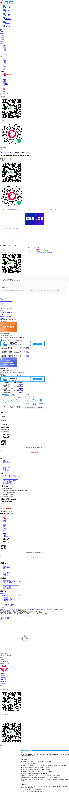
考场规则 (4, 528)
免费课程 (2, 41)
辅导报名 (4, 75)
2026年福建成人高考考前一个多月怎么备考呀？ (12, 476)
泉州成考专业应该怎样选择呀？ (9, 475)
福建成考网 (7, 152)
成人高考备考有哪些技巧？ (5, 595)
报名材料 (4, 518)
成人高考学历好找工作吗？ (8, 605)
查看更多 (2, 607)
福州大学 (4, 460)
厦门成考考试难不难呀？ (8, 582)
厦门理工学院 (6, 470)
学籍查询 (4, 82)
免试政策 (4, 524)
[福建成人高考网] (6, 3)
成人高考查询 (5, 54)
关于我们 (8, 609)
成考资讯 (4, 46)
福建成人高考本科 (11, 209)
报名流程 (4, 516)
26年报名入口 (8, 508)
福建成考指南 (55, 609)
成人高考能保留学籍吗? (7, 603)
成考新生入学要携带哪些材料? (8, 599)
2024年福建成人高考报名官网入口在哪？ (13, 294)
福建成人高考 (3, 609)
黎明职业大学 (5, 465)
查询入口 (4, 529)
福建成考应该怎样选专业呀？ (8, 482)
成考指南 (11, 152)
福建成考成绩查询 (30, 609)
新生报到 (4, 535)
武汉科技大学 (5, 466)
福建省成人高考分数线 (38, 609)
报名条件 (4, 517)
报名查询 (4, 76)
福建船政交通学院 (6, 462)
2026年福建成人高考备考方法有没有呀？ (11, 480)
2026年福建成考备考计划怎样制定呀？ (10, 479)
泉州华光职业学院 (6, 467)
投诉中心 (2, 617)
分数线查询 (5, 80)
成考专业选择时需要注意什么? (8, 601)
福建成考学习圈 (3, 593)
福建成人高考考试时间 (48, 609)
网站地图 (61, 609)
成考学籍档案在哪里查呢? (7, 600)
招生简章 (4, 47)
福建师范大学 (5, 461)
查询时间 (4, 530)
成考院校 (4, 48)
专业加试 (4, 520)
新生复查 (4, 534)
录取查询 (4, 81)
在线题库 (2, 39)
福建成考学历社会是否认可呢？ (9, 483)
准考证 (4, 526)
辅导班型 (2, 35)
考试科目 (4, 521)
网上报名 (4, 53)
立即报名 (2, 339)
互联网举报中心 (7, 617)
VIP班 (4, 89)
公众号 (4, 85)
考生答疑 (2, 37)
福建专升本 (5, 83)
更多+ (4, 69)
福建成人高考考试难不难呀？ (8, 481)
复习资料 (4, 519)
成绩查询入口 (3, 508)
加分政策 (4, 522)
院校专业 (2, 33)
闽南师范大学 (5, 469)
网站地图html (18, 609)
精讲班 (4, 88)
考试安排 (4, 527)
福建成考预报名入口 (29, 232)
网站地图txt (13, 609)
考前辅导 (4, 51)
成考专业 (4, 49)
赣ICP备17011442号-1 (23, 614)
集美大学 (4, 463)
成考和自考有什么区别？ (7, 597)
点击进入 (20, 595)
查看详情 (27, 348)
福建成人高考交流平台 (64, 73)
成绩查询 (4, 79)
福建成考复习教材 (6, 536)
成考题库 (4, 50)
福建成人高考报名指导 (7, 74)
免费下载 (2, 43)
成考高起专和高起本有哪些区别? (9, 604)
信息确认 (4, 525)
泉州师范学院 (5, 468)
